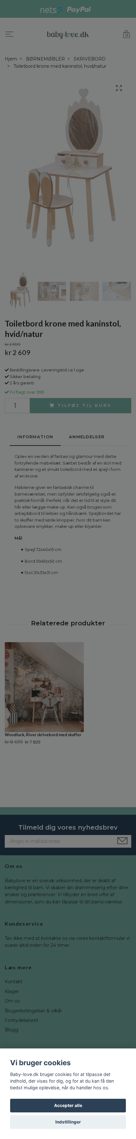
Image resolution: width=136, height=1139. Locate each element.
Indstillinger (68, 1121)
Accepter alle (68, 1105)
